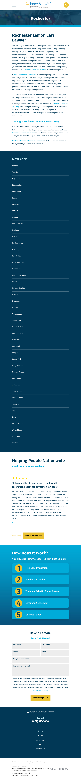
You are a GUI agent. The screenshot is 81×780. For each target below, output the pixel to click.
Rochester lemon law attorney (34, 70)
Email (44, 652)
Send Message (38, 698)
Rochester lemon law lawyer (25, 75)
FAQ (40, 744)
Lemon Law (40, 740)
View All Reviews (31, 535)
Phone (15, 652)
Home (40, 736)
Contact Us (40, 749)
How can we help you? (21, 666)
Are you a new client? (21, 659)
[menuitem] (40, 166)
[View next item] (19, 535)
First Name (17, 645)
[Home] (39, 5)
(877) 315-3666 (40, 721)
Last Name (46, 645)
